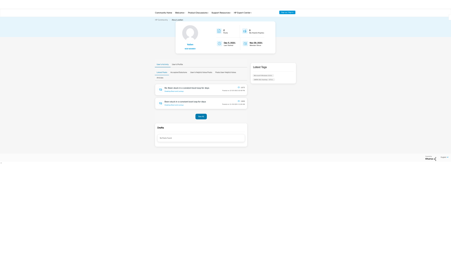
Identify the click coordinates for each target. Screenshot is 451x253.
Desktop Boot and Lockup (174, 91)
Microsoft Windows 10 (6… (263, 75)
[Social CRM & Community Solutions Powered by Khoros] (431, 158)
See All (201, 116)
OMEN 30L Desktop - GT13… (264, 79)
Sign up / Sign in (287, 12)
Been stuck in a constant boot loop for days (185, 101)
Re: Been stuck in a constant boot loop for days (187, 88)
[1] (450, 17)
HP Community (161, 20)
